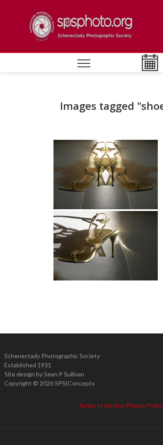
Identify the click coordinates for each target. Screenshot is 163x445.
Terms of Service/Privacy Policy (120, 405)
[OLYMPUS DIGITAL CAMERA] (105, 174)
